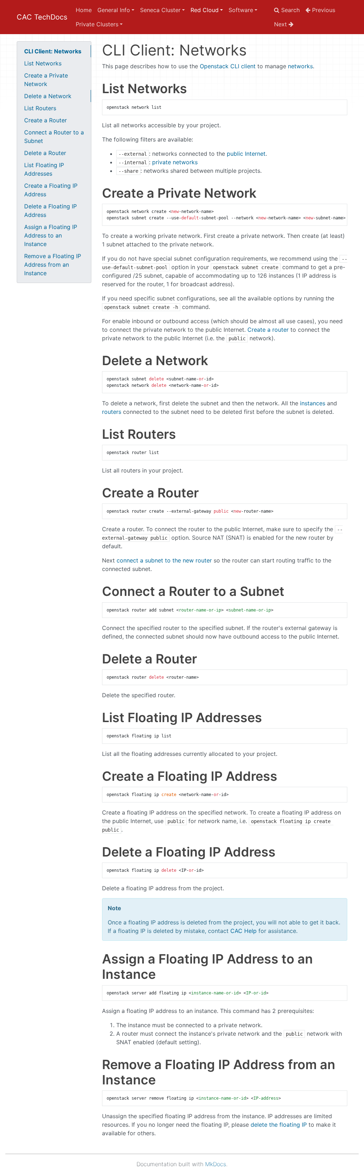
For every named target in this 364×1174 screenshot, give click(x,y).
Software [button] (241, 10)
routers (111, 411)
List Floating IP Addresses (44, 169)
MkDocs (215, 1164)
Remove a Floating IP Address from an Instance (52, 264)
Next (281, 24)
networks (300, 66)
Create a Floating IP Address (50, 190)
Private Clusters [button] (97, 24)
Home (84, 10)
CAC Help (243, 930)
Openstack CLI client (228, 66)
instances (312, 403)
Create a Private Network (46, 79)
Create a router (268, 329)
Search (289, 10)
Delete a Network (47, 96)
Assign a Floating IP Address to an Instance (50, 235)
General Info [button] (113, 10)
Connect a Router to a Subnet (54, 136)
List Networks (42, 63)
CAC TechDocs (42, 17)
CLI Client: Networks (52, 51)
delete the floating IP (279, 1124)
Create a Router (45, 120)
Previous (322, 10)
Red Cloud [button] (205, 10)
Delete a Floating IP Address (50, 210)
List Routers (40, 108)
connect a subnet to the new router (164, 560)
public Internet (246, 153)
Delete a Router (45, 152)
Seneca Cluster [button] (160, 10)
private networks (175, 162)
